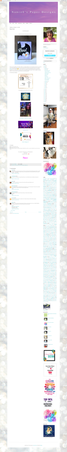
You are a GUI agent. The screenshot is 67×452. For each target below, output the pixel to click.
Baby (52, 187)
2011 (45, 101)
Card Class (47, 194)
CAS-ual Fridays (55, 196)
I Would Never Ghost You (48, 72)
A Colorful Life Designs (47, 181)
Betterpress (50, 189)
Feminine (53, 223)
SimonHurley (49, 274)
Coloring (54, 209)
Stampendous (47, 280)
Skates (44, 275)
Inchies (47, 238)
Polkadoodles (55, 264)
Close (44, 62)
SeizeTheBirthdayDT (45, 271)
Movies (55, 250)
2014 (45, 98)
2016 (45, 96)
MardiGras (54, 245)
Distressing (49, 216)
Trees (53, 292)
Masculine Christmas (50, 246)
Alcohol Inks (48, 184)
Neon (43, 252)
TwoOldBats (54, 294)
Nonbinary (49, 253)
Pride (55, 265)
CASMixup (48, 198)
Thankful (44, 288)
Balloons (44, 188)
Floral (55, 224)
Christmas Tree (45, 205)
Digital (56, 214)
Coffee (56, 206)
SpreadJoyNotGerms (49, 278)
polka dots (51, 264)
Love (54, 244)
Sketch (46, 275)
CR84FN (48, 211)
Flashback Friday (51, 224)
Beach (50, 188)
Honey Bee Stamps (46, 236)
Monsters (44, 250)
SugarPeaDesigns (45, 284)
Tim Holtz (47, 291)
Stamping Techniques (53, 281)
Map (48, 245)
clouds (47, 206)
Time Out (50, 291)
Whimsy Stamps (51, 299)
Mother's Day (48, 250)
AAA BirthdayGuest (48, 182)
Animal (44, 186)
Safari (44, 269)
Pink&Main (50, 262)
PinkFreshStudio (54, 262)
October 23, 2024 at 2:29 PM (15, 189)
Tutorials (44, 294)
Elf (55, 218)
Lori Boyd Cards (51, 244)
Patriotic (50, 259)
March (45, 87)
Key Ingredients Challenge (52, 241)
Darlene (13, 202)
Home (10, 23)
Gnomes (53, 232)
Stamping (56, 280)
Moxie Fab (44, 251)
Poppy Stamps (45, 265)
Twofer (51, 294)
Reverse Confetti (50, 268)
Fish (55, 223)
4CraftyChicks (55, 180)
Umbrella (44, 295)
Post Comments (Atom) (16, 213)
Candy (55, 193)
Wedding (52, 298)
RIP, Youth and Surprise (51, 322)
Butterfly (49, 192)
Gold (55, 232)
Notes (52, 253)
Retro (55, 267)
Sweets (56, 285)
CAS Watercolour (50, 196)
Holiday (47, 235)
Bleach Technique (46, 191)
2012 (45, 100)
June (45, 84)
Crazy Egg (55, 212)
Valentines (44, 296)
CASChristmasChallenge (53, 197)
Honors (24, 23)
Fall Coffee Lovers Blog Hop (49, 221)
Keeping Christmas (45, 241)
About (13, 23)
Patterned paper (54, 259)
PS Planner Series (46, 266)
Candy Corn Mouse (47, 71)
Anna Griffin (54, 186)
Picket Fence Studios (51, 261)
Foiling (55, 225)
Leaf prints (54, 243)
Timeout (45, 292)
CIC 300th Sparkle (50, 205)
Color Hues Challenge (47, 207)
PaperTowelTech (50, 258)
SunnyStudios (49, 285)
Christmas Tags (49, 204)
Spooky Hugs (46, 74)
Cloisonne (44, 206)
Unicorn (50, 295)
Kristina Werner (46, 243)
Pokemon (48, 264)
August (46, 82)
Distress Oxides (45, 216)
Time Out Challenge (54, 291)
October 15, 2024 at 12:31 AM (15, 173)
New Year (52, 252)
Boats (49, 191)
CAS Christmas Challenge (51, 195)
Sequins (53, 272)
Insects (48, 239)
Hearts (47, 234)
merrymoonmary (35, 445)
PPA (48, 265)
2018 (45, 94)
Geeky (46, 229)
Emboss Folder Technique (52, 219)
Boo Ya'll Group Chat (47, 70)
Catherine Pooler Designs (51, 199)
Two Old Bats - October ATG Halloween (25, 118)
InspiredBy (54, 239)
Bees (43, 189)
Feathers (54, 222)
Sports (53, 277)
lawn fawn (50, 243)
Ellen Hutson (45, 219)
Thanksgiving (52, 288)
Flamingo (47, 224)
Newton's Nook (45, 253)
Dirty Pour (50, 215)
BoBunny (52, 191)
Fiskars (44, 224)
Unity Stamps (54, 295)
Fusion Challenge (47, 228)
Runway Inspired (55, 268)
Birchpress (54, 189)
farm (53, 221)
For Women (47, 226)
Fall (43, 221)
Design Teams (20, 23)
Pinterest (31, 23)
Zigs (47, 301)
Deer (44, 214)
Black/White (55, 190)
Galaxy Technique (53, 228)
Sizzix (55, 274)
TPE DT (48, 292)
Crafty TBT (47, 212)
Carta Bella (50, 194)
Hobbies (45, 235)
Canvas (44, 194)
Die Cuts (49, 214)
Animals (50, 186)
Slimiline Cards (50, 275)
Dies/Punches (52, 214)
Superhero (53, 285)
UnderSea (47, 295)
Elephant (53, 218)
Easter (52, 217)
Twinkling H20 (47, 294)
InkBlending (54, 238)
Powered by (47, 58)
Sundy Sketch (55, 284)
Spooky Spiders (47, 73)
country (45, 211)
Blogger (41, 445)
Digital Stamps (46, 215)
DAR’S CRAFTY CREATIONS (15, 206)
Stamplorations (49, 282)
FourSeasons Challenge (51, 226)
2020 (45, 92)
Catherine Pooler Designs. (49, 200)
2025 (45, 66)
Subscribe (50, 55)
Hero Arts (53, 234)
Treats (51, 292)
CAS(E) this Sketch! (46, 197)
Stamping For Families (46, 281)
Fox (55, 226)
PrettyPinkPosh (52, 265)
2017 (45, 95)
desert (46, 214)
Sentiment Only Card (48, 272)
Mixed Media (44, 249)
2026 (45, 65)
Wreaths (50, 300)
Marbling (51, 245)
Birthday (49, 190)
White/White (55, 299)
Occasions (55, 253)
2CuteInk (54, 178)
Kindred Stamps (50, 242)
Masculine (44, 246)
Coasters (53, 206)
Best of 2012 (46, 189)
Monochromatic (53, 249)
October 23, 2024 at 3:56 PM (15, 195)
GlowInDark (49, 232)
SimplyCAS (52, 274)
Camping (47, 193)
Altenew (48, 185)
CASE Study (44, 198)
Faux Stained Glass (49, 222)
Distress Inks (53, 215)
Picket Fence (47, 261)
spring (54, 278)
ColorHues (49, 209)
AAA (51, 181)
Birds (45, 190)
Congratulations (49, 210)
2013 (45, 99)
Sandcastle (54, 269)
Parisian (44, 259)
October (46, 69)
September (46, 81)
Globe (46, 232)
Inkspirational (44, 239)
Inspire (51, 239)
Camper (44, 193)
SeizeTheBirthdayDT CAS (53, 271)
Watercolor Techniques (46, 298)
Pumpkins (52, 266)
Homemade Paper (54, 235)
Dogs (52, 216)
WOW (44, 300)
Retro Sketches (45, 268)
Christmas (49, 203)
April (45, 86)
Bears (52, 188)
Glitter (49, 231)
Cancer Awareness (51, 193)
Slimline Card (54, 275)
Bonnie (13, 181)
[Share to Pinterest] (21, 164)
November (46, 68)
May (45, 85)
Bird (43, 190)
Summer (49, 284)
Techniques (44, 287)
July (45, 83)
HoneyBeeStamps (53, 236)
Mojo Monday (48, 249)
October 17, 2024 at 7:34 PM (15, 183)
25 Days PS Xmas (49, 178)
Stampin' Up (51, 280)
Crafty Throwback (51, 212)
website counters (45, 310)
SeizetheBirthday (53, 270)
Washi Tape (48, 297)
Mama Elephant (45, 245)
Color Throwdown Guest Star (52, 208)
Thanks (48, 288)
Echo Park (47, 218)
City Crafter (54, 205)
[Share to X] (20, 164)
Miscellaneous (49, 248)
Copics (56, 210)
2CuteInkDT (44, 179)
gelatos (52, 229)
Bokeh (55, 191)
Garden (44, 229)
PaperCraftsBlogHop (45, 258)
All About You (49, 331)
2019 (45, 93)
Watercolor (53, 297)
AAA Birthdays (53, 182)
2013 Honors (44, 178)
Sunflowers (45, 285)
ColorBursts (44, 209)
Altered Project (51, 185)
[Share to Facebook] (20, 164)
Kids (46, 242)
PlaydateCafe (44, 264)
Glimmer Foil (45, 231)
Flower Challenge (48, 225)
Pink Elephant (45, 262)
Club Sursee (50, 206)
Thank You (53, 287)
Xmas (52, 300)
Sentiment (44, 272)
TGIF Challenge (49, 287)
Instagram (27, 23)
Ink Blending (50, 238)
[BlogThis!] (19, 164)
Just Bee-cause (50, 335)
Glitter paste (52, 231)
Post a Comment (13, 210)
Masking (55, 246)
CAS (53, 194)
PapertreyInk (54, 258)
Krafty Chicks (55, 242)
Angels (55, 185)
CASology (52, 198)
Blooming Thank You (50, 344)
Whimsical (47, 299)
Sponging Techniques (48, 277)
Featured (45, 223)
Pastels (47, 259)
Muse (48, 251)
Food (44, 226)
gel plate (50, 229)
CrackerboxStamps (52, 211)
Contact (16, 23)
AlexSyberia (53, 184)
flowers (52, 225)
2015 (45, 97)
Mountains (52, 250)
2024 (45, 67)
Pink (55, 261)
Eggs (50, 218)
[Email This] (18, 164)
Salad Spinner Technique (49, 269)
